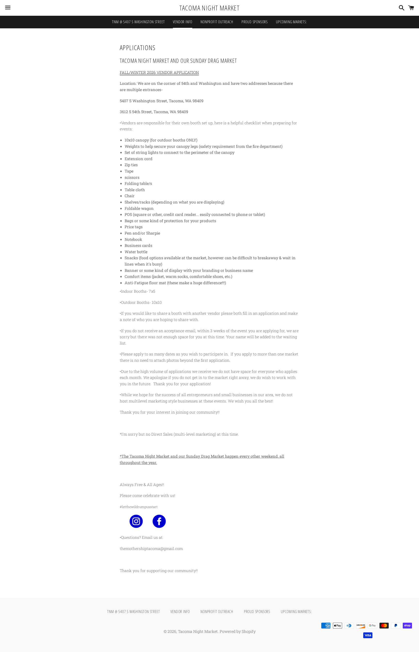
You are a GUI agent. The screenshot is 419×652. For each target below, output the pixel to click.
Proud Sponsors (255, 21)
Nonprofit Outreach (217, 21)
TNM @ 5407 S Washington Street (138, 21)
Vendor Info (182, 21)
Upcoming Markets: (291, 21)
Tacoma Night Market (209, 7)
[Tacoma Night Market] (136, 526)
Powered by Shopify (238, 631)
